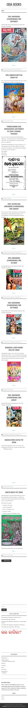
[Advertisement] (11, 583)
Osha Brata (5, 121)
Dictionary (5, 198)
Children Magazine (6, 69)
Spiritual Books (10, 121)
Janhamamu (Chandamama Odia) (15, 69)
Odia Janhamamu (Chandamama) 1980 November (14, 19)
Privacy (2, 699)
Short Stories (3, 669)
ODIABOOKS (5, 706)
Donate (2, 697)
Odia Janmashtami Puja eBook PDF (14, 76)
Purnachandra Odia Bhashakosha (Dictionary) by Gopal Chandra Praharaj (14, 130)
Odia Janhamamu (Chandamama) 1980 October (14, 260)
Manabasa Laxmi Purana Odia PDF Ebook (14, 348)
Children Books (4, 658)
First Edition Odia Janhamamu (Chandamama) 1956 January (14, 206)
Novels (2, 667)
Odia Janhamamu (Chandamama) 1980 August (14, 397)
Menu (2, 11)
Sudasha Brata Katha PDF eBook (14, 441)
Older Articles (6, 560)
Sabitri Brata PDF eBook (14, 492)
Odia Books (14, 4)
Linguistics (9, 198)
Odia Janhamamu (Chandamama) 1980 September (14, 305)
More (14, 65)
